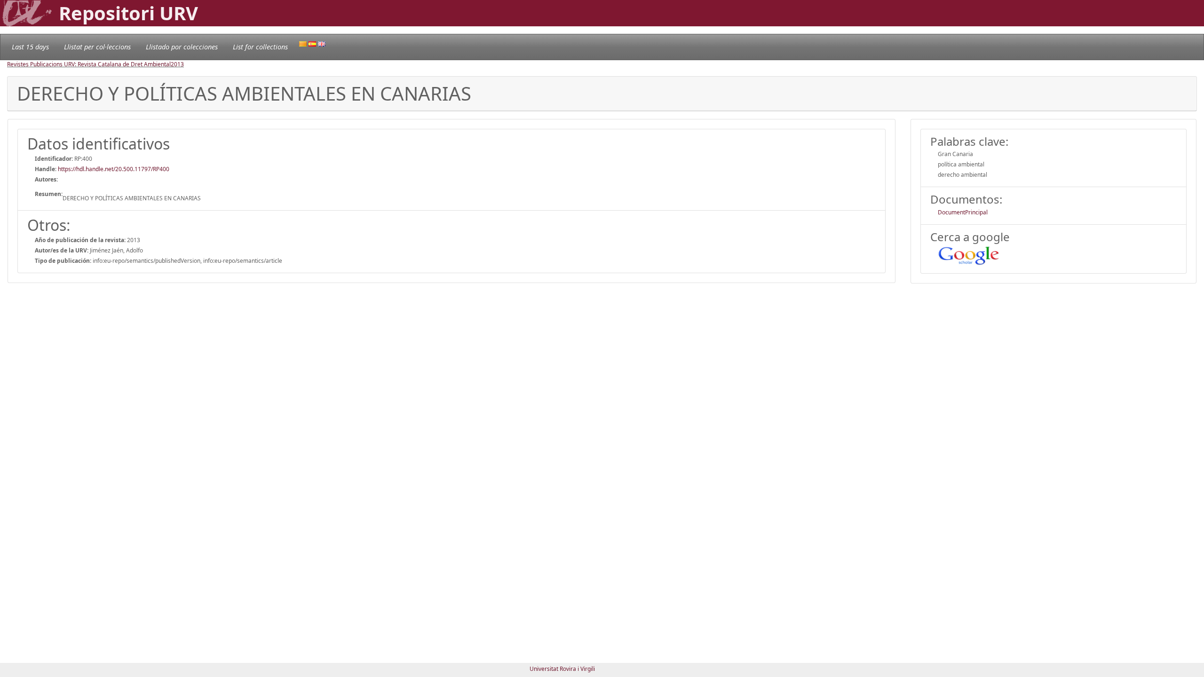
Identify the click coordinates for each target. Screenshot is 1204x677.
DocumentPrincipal (963, 212)
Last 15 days (30, 46)
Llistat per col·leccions (97, 46)
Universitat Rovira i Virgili (562, 669)
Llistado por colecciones (182, 46)
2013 (177, 64)
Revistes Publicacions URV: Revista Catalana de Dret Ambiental (89, 64)
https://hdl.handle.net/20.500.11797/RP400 (113, 169)
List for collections (260, 46)
